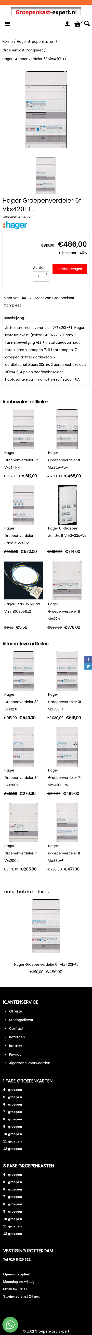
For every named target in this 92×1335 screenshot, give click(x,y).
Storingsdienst (21, 1019)
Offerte (15, 1011)
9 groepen (12, 1126)
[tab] (14, 318)
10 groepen (12, 1134)
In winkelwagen (69, 269)
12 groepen (12, 1149)
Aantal (38, 267)
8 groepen (12, 1119)
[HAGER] (15, 228)
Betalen (15, 1045)
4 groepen (12, 1090)
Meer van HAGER (17, 297)
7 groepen (12, 1112)
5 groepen (12, 1097)
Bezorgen (17, 1037)
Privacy (15, 1054)
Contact (16, 1028)
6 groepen (12, 1104)
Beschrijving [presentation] (14, 317)
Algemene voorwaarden (29, 1063)
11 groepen (12, 1141)
